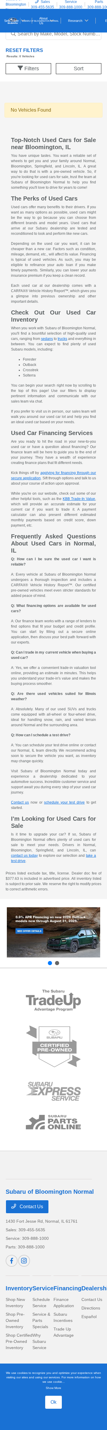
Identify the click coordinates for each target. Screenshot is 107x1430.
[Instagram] (24, 1261)
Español (89, 1316)
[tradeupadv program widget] (53, 1000)
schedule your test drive (64, 802)
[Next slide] (57, 963)
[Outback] (53, 932)
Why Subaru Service (39, 1341)
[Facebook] (12, 1261)
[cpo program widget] (53, 1046)
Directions (90, 1308)
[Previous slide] (50, 963)
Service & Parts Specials (41, 1320)
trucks (62, 339)
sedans (47, 339)
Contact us (20, 802)
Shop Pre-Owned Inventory (15, 1320)
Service (43, 1288)
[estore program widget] (53, 1122)
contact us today (24, 856)
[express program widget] (53, 1091)
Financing (67, 1288)
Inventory (19, 1288)
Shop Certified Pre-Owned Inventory (19, 1341)
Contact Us (30, 1206)
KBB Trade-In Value (79, 499)
